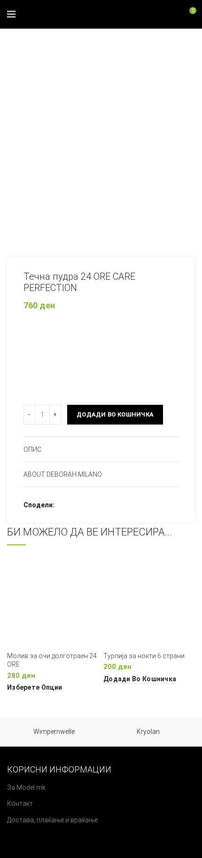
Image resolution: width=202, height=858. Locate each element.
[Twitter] (76, 505)
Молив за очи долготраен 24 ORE (52, 660)
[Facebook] (64, 505)
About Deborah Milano (62, 474)
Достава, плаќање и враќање (52, 820)
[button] (139, 679)
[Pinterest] (99, 505)
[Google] (87, 505)
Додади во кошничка (115, 414)
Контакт (20, 803)
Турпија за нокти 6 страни (144, 656)
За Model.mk (26, 787)
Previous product (171, 42)
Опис (32, 449)
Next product (190, 42)
